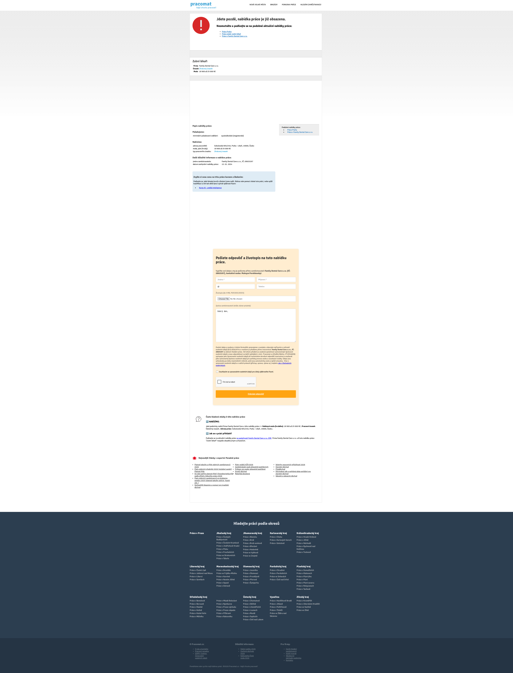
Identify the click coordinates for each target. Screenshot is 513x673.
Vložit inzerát (291, 653)
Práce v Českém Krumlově (227, 543)
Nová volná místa (258, 4)
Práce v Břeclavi (250, 546)
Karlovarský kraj (278, 533)
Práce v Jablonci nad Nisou (201, 573)
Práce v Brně (248, 540)
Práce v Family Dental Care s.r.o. (234, 36)
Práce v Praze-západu (225, 610)
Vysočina (274, 596)
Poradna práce (289, 4)
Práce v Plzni (302, 579)
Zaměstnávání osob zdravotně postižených (251, 467)
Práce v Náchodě (304, 543)
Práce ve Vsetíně (304, 607)
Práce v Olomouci (250, 573)
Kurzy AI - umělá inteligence (210, 188)
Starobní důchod (282, 467)
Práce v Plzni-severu (305, 583)
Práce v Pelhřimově (278, 607)
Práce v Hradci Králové (306, 537)
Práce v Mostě (249, 613)
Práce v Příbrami (223, 613)
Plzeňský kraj (303, 566)
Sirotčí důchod (241, 471)
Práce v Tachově (303, 589)
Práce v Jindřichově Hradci (227, 546)
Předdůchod (280, 469)
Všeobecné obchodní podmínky (293, 657)
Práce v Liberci (196, 576)
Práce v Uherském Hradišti (308, 604)
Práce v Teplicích (250, 616)
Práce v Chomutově (251, 600)
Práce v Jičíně (302, 540)
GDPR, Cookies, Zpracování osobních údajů (201, 655)
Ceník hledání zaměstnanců (291, 650)
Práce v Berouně (197, 604)
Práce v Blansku (250, 537)
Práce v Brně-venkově (252, 543)
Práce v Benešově (197, 600)
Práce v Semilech (197, 579)
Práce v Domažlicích (305, 570)
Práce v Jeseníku (250, 570)
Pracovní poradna (202, 651)
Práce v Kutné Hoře (198, 613)
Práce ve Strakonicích (225, 555)
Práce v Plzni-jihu (304, 576)
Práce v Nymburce (224, 604)
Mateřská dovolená (242, 474)
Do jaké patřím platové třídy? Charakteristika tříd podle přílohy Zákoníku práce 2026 (214, 475)
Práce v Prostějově (251, 576)
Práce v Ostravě (223, 586)
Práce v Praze (197, 533)
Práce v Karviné (223, 576)
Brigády (273, 4)
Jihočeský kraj (223, 533)
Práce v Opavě (222, 583)
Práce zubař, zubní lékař (231, 34)
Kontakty (289, 660)
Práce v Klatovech (304, 573)
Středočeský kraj (198, 596)
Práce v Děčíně (249, 604)
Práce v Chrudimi (277, 570)
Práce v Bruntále (223, 570)
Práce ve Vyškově (250, 552)
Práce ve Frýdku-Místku (226, 573)
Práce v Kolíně (196, 610)
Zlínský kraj (303, 596)
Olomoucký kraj (251, 566)
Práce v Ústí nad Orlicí (279, 579)
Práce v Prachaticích (225, 552)
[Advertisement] (256, 103)
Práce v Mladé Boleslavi (226, 600)
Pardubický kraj (278, 566)
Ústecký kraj (249, 596)
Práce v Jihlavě (276, 604)
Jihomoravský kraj (252, 533)
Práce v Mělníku (196, 616)
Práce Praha (227, 31)
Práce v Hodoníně (250, 549)
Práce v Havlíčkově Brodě (281, 600)
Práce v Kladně (196, 607)
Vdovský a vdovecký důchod (286, 476)
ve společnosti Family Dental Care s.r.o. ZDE (254, 438)
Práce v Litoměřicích (252, 607)
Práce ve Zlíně (303, 610)
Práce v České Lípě (198, 570)
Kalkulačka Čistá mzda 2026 (247, 657)
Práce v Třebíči (276, 610)
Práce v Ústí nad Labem (253, 619)
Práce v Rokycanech (305, 586)
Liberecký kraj (197, 566)
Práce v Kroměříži (304, 600)
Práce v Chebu (276, 537)
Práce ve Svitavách (278, 576)
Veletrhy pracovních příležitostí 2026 (290, 465)
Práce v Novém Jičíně (225, 579)
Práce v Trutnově (304, 552)
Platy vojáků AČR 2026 (244, 465)
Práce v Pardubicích (278, 573)
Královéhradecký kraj (308, 533)
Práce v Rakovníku (224, 616)
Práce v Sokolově (277, 543)
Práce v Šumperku (251, 583)
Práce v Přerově (250, 579)
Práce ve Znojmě (250, 556)
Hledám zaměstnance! (310, 4)
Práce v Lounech (250, 610)
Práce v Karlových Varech (281, 540)
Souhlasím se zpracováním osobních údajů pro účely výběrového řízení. (246, 372)
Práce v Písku (222, 549)
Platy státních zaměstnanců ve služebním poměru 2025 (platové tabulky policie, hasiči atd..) (212, 480)
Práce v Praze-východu (226, 607)
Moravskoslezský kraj (227, 566)
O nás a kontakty (201, 649)
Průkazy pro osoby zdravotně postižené (250, 469)
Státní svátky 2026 (248, 649)
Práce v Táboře (222, 558)
